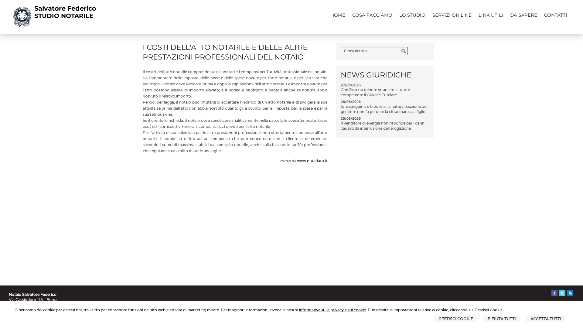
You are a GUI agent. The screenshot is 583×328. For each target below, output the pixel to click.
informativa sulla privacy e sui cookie (332, 310)
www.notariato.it (312, 160)
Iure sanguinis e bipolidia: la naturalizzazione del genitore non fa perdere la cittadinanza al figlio (384, 109)
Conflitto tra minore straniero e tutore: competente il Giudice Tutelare (376, 92)
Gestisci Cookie (455, 318)
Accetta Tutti (545, 318)
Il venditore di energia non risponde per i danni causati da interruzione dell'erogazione (383, 126)
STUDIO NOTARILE (63, 15)
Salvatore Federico (65, 8)
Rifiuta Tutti (502, 318)
